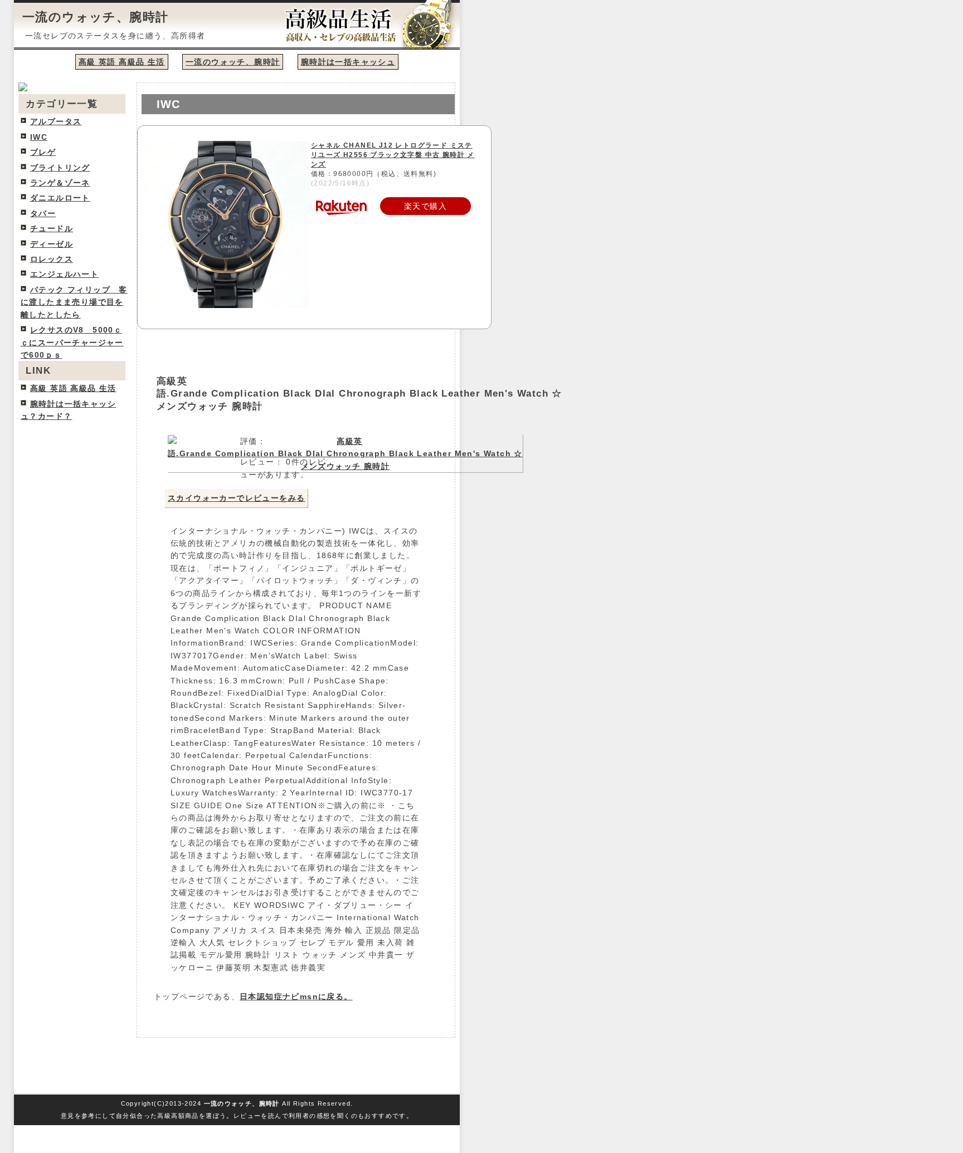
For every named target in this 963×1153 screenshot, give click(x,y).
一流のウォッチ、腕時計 (95, 17)
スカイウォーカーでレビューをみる (236, 498)
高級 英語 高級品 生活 (122, 61)
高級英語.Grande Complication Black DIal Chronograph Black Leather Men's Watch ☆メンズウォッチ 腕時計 (359, 394)
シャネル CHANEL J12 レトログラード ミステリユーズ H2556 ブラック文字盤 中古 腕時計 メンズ (393, 154)
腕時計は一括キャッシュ (348, 61)
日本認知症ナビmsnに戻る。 (296, 996)
